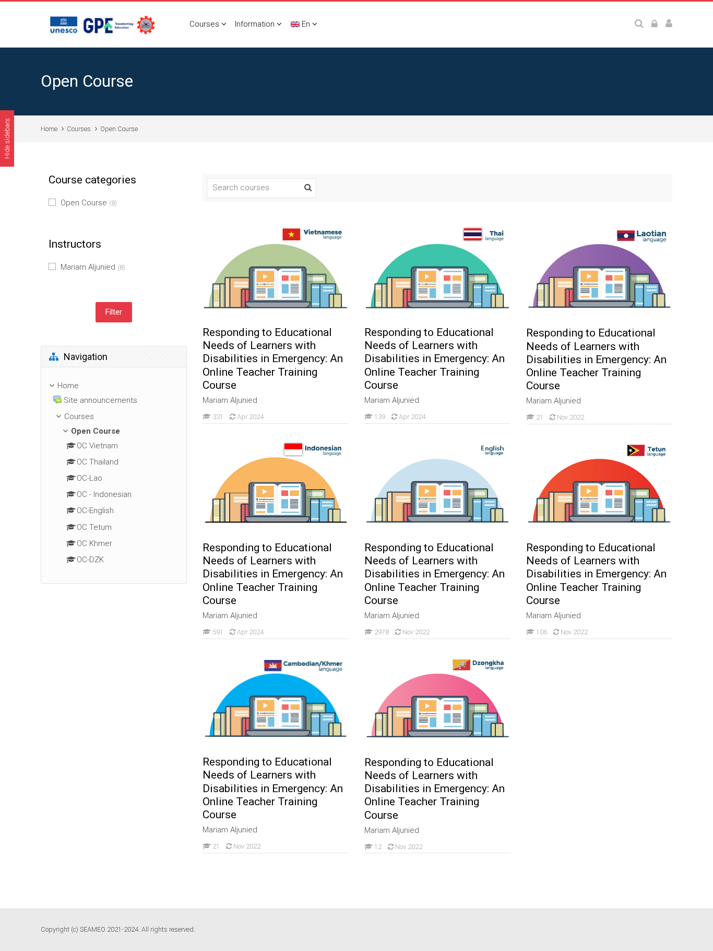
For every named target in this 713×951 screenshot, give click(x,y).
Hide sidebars (7, 138)
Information (255, 24)
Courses (204, 24)
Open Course (119, 129)
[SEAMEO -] (103, 24)
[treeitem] (114, 385)
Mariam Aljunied (93, 267)
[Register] (669, 24)
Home (49, 129)
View (275, 271)
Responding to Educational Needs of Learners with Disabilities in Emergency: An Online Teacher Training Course (273, 358)
